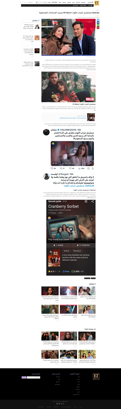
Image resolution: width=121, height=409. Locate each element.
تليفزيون (97, 10)
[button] (98, 20)
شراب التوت (93, 278)
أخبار (79, 376)
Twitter (25, 2)
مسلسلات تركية (87, 278)
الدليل (89, 5)
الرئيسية (83, 2)
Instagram (23, 2)
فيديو (73, 2)
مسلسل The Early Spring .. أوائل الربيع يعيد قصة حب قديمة (28, 26)
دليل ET (29, 2)
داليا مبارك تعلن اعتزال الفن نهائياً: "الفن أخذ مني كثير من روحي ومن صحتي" (50, 298)
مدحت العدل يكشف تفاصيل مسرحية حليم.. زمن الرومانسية (27, 64)
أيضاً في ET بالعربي (81, 116)
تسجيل (24, 377)
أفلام (60, 2)
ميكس (49, 2)
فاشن (78, 392)
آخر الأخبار (78, 2)
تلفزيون (69, 2)
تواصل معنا (57, 384)
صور (79, 382)
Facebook (21, 2)
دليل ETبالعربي (76, 394)
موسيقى (64, 2)
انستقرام (58, 382)
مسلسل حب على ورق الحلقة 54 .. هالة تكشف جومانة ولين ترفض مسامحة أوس (50, 343)
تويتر (59, 379)
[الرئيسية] (96, 3)
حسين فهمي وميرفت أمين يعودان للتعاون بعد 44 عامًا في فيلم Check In (50, 317)
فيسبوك (58, 376)
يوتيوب (57, 404)
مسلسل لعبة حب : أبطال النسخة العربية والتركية (73, 118)
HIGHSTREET (54, 2)
